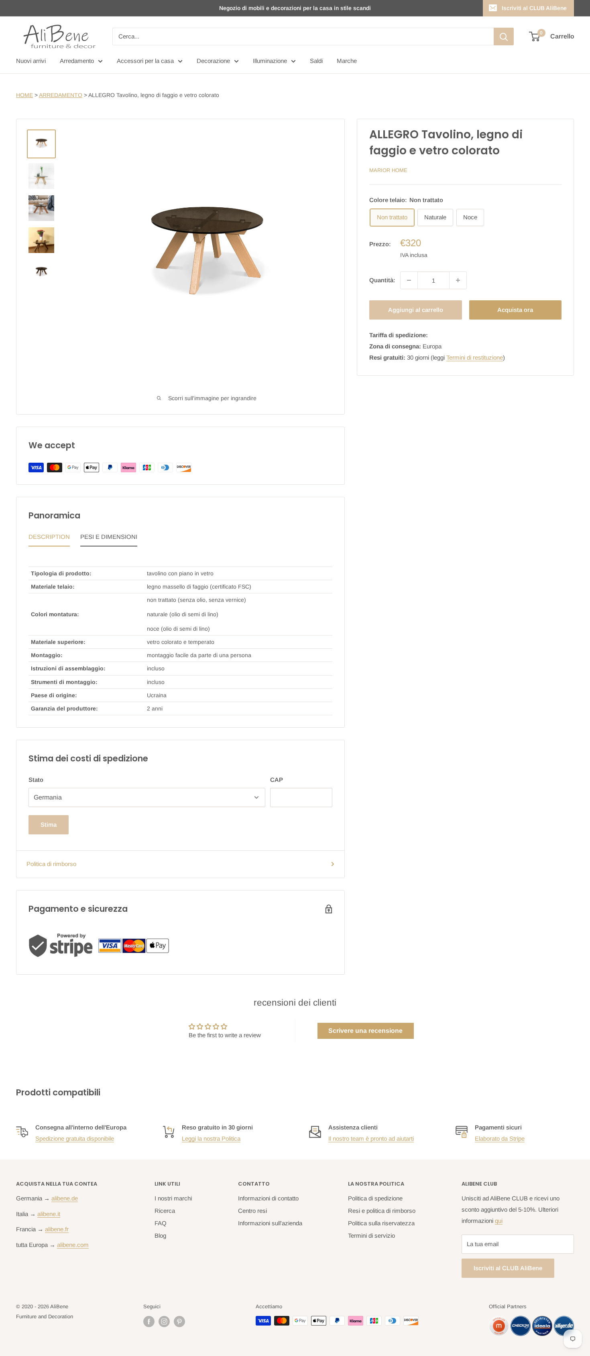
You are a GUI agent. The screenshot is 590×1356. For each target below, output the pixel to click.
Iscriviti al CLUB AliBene (534, 8)
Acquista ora (515, 309)
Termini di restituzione (474, 357)
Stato (35, 779)
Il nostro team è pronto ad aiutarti (371, 1138)
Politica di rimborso (51, 863)
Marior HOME (388, 170)
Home (24, 95)
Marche (347, 60)
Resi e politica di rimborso (381, 1210)
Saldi (316, 60)
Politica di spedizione (375, 1198)
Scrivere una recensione (365, 1030)
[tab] (49, 538)
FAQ (161, 1223)
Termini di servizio (371, 1235)
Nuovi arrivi (31, 60)
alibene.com (73, 1244)
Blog (160, 1235)
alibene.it (48, 1213)
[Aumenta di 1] (458, 280)
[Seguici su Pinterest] (179, 1321)
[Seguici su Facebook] (149, 1321)
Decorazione (213, 60)
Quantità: (382, 280)
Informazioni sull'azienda (270, 1223)
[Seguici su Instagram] (164, 1321)
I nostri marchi (173, 1198)
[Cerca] (504, 36)
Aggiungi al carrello (415, 309)
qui (499, 1220)
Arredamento (77, 60)
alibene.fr (57, 1229)
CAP (276, 779)
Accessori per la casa (145, 60)
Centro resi (252, 1210)
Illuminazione (270, 60)
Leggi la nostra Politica (211, 1138)
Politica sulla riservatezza (381, 1223)
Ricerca (165, 1210)
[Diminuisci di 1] (409, 280)
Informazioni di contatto (268, 1198)
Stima (49, 824)
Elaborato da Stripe (500, 1138)
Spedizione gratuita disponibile (74, 1138)
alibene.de (64, 1198)
